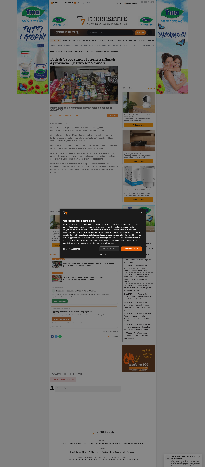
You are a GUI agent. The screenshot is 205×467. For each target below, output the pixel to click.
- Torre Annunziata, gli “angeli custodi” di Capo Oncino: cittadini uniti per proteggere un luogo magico (138, 278)
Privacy (84, 459)
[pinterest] (149, 2)
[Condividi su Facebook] (52, 336)
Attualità (64, 443)
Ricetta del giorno (108, 452)
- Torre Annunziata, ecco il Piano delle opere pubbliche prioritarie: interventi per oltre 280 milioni (138, 317)
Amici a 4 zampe (94, 452)
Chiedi (141, 32)
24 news (105, 443)
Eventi (72, 452)
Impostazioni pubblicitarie (104, 240)
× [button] (141, 213)
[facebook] (142, 2)
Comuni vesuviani (115, 443)
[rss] (152, 2)
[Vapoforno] (138, 358)
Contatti (77, 459)
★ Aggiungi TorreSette (61, 319)
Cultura (85, 443)
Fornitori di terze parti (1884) (107, 232)
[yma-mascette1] (146, 21)
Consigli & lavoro (81, 452)
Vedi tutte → (151, 88)
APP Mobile (121, 459)
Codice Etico (92, 459)
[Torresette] (102, 20)
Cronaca (72, 443)
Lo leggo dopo (112, 115)
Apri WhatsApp (60, 301)
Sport (91, 443)
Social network (120, 452)
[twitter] (145, 2)
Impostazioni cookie (87, 243)
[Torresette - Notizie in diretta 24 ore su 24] (103, 433)
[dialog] (103, 233)
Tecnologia (130, 452)
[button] (72, 249)
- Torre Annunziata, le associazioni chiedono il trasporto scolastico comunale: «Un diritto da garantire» (137, 306)
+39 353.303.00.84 (67, 294)
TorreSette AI (69, 459)
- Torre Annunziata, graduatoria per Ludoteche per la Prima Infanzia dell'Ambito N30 (136, 268)
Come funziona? (56, 326)
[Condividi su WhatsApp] (60, 336)
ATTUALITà (59, 51)
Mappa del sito (131, 459)
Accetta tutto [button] (131, 249)
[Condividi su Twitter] (56, 336)
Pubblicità (112, 459)
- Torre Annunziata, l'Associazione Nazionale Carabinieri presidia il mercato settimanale (138, 296)
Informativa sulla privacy (104, 243)
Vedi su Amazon (138, 125)
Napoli (140, 443)
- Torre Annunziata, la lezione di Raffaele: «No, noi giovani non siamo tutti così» (137, 287)
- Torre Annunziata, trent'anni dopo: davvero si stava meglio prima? (136, 335)
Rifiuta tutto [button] (109, 249)
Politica (78, 443)
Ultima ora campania (130, 443)
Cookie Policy (102, 459)
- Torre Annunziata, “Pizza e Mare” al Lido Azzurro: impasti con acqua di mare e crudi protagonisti (138, 327)
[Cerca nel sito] (149, 32)
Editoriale (97, 443)
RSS (138, 459)
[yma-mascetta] (59, 21)
